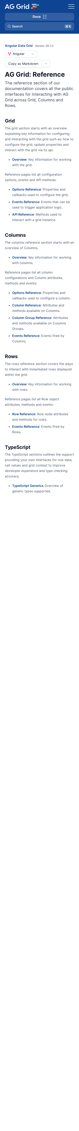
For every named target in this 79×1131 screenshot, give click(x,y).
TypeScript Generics (28, 486)
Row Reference (23, 414)
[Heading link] (20, 121)
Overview (19, 159)
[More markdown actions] (46, 63)
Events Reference (25, 202)
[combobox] (21, 54)
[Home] (22, 6)
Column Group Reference (31, 318)
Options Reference (26, 189)
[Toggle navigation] (71, 6)
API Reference (23, 214)
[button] (39, 26)
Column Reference (26, 305)
